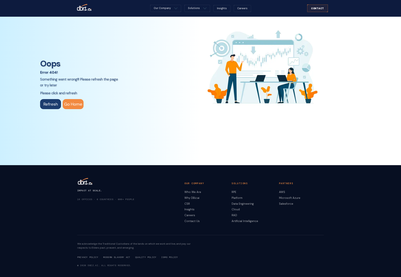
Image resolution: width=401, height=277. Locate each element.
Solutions (194, 8)
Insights (222, 8)
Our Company (162, 8)
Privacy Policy (87, 257)
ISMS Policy (169, 257)
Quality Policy (145, 257)
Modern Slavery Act (117, 257)
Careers (242, 8)
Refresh (50, 104)
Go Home (73, 104)
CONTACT (317, 8)
